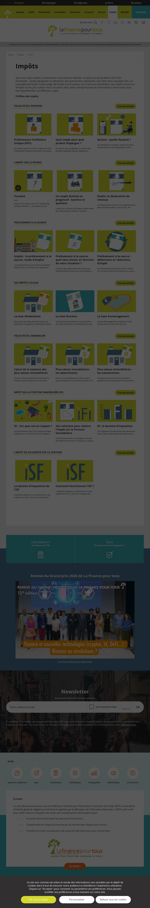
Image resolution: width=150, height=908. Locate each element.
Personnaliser (77, 899)
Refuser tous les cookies (113, 899)
